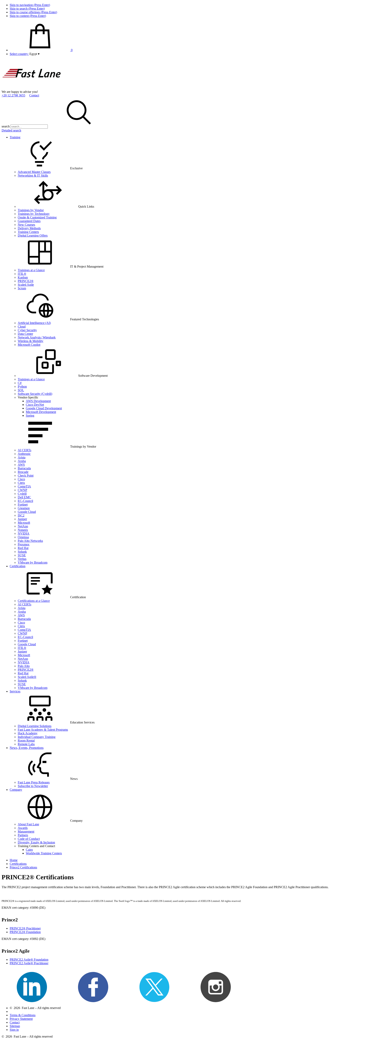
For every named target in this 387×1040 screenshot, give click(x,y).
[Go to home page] (32, 88)
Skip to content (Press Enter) (28, 16)
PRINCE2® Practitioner (25, 928)
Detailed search (11, 130)
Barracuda (24, 468)
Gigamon (24, 508)
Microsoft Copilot (29, 344)
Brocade (23, 472)
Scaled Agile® (27, 677)
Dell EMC (24, 497)
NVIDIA (23, 533)
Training (15, 137)
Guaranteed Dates (29, 221)
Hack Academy (27, 733)
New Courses (26, 224)
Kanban (23, 277)
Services (15, 691)
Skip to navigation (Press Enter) (30, 5)
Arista (21, 457)
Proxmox (23, 544)
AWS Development (38, 401)
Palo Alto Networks (30, 540)
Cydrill (22, 493)
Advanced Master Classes (34, 172)
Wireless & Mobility (30, 341)
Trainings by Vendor (31, 210)
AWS (21, 464)
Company (16, 789)
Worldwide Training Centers (44, 853)
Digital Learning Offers (33, 235)
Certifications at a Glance (34, 600)
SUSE (22, 555)
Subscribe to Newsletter (33, 786)
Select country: (19, 54)
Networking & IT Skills (33, 175)
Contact (34, 95)
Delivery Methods (29, 228)
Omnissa (23, 537)
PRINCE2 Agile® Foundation (29, 959)
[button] (34, 54)
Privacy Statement (21, 1018)
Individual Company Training (36, 737)
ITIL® (22, 273)
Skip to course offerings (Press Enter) (33, 12)
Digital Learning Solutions (34, 726)
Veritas (22, 559)
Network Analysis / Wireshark (37, 337)
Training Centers (28, 232)
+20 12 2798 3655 (13, 95)
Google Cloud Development (44, 408)
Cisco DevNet (35, 404)
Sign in (14, 1029)
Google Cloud (27, 511)
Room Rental (26, 740)
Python (22, 386)
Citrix (21, 482)
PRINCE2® (25, 281)
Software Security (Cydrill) (35, 393)
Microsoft (24, 522)
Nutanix (23, 530)
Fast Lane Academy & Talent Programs (43, 729)
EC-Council (25, 501)
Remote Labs (26, 744)
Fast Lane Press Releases (34, 782)
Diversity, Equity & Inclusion (36, 842)
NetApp (23, 526)
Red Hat (23, 548)
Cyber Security (27, 330)
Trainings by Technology (34, 213)
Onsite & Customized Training (37, 217)
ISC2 (21, 515)
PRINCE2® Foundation (25, 932)
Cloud (22, 326)
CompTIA (24, 486)
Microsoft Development (41, 412)
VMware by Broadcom (32, 562)
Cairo (29, 849)
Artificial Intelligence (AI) (34, 323)
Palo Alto (24, 666)
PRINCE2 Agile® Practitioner (29, 963)
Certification (17, 566)
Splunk (22, 551)
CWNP (22, 490)
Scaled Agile (26, 284)
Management (26, 831)
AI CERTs (24, 450)
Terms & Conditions (22, 1015)
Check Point (25, 475)
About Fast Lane (28, 824)
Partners (23, 835)
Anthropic (24, 453)
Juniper (22, 519)
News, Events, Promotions (27, 747)
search (6, 126)
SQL (21, 390)
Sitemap (15, 1026)
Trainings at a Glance (31, 270)
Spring (30, 415)
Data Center (25, 333)
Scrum (22, 288)
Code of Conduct (29, 838)
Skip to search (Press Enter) (27, 8)
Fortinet (23, 504)
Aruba (22, 461)
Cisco (21, 479)
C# (20, 383)
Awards (23, 828)
